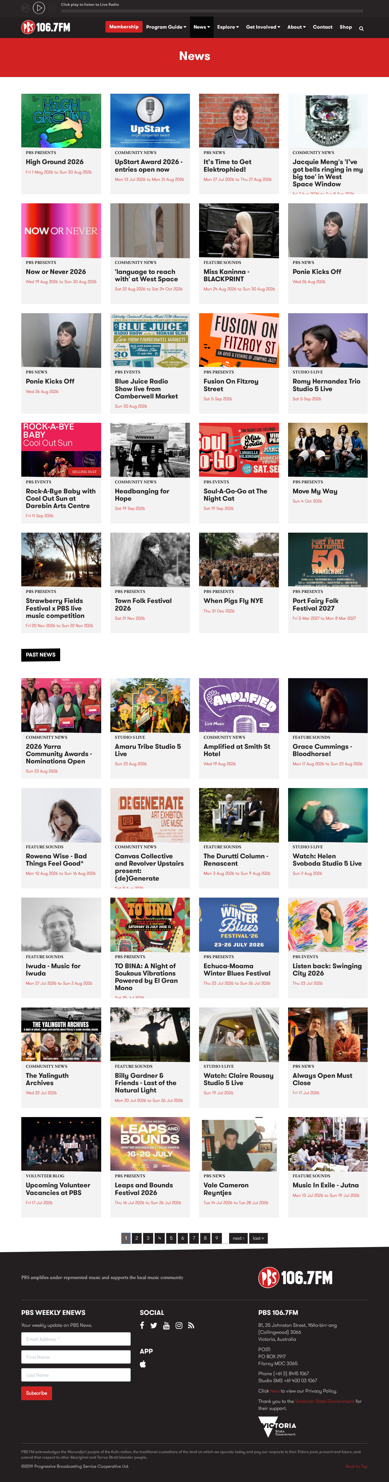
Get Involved (261, 26)
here (275, 1390)
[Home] (48, 27)
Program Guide (165, 26)
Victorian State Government (324, 1401)
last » (258, 1238)
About (295, 26)
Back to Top (357, 1466)
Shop (346, 26)
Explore (226, 26)
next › (238, 1238)
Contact (322, 26)
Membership (124, 26)
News (200, 26)
